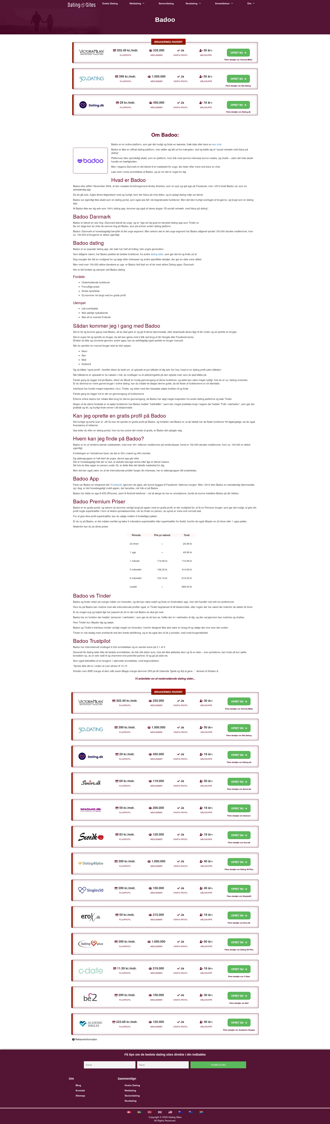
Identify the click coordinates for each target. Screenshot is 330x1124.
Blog (78, 1085)
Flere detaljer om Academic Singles (239, 1030)
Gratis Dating (110, 3)
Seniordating (166, 3)
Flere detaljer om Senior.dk (239, 789)
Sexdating (191, 3)
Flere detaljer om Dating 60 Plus (239, 949)
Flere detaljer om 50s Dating (238, 85)
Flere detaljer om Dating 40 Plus (239, 869)
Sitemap (80, 1095)
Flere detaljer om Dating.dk (238, 112)
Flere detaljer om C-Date (239, 976)
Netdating (135, 3)
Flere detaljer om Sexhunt (239, 815)
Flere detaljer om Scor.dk (239, 842)
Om (249, 3)
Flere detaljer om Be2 (239, 1003)
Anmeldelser (222, 3)
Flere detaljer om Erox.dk (239, 922)
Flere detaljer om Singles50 (239, 896)
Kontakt (80, 1090)
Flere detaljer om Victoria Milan (238, 59)
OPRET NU (237, 52)
